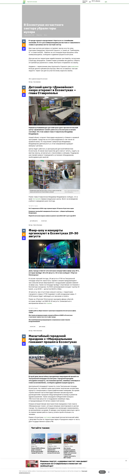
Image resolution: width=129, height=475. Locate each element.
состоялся (47, 417)
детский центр (34, 221)
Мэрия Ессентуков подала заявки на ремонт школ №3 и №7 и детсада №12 (52, 216)
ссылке (49, 303)
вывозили (74, 66)
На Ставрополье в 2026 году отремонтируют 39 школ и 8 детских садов (51, 208)
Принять (102, 472)
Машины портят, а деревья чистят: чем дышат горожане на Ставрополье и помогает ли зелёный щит (63, 463)
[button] (32, 463)
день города (42, 326)
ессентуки (44, 221)
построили (37, 199)
